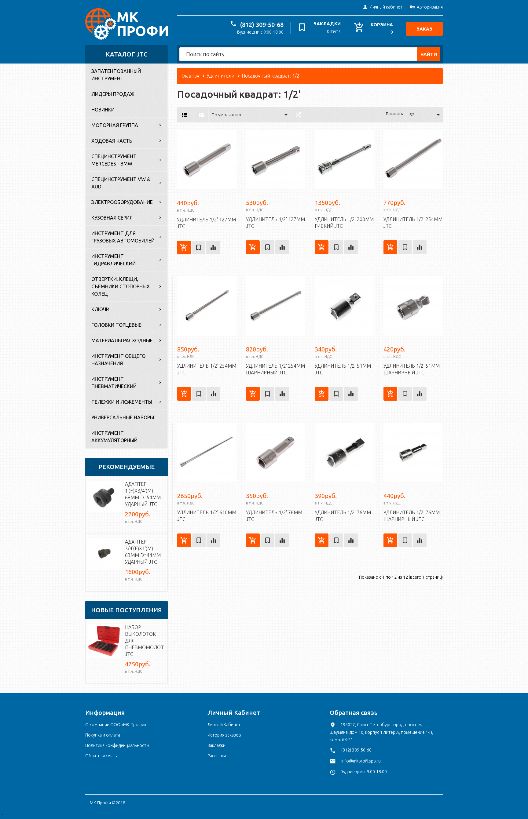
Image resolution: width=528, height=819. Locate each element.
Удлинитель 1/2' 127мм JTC (206, 223)
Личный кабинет (386, 7)
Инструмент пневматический (114, 382)
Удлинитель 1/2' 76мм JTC (274, 516)
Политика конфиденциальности (117, 745)
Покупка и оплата (102, 735)
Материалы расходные (122, 340)
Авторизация (430, 7)
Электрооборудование (122, 202)
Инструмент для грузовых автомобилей (123, 237)
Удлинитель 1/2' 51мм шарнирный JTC (411, 369)
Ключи (100, 309)
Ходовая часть (111, 141)
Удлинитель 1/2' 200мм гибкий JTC (344, 223)
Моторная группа (114, 125)
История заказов (224, 735)
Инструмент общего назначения (118, 359)
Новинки (103, 109)
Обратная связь (101, 755)
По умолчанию (226, 114)
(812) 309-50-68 (262, 24)
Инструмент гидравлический (113, 259)
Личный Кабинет (223, 724)
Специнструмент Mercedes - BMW (114, 160)
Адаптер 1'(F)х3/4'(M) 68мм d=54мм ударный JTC (143, 494)
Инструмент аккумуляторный (114, 436)
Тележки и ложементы (121, 402)
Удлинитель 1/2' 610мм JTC (206, 516)
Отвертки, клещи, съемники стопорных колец (120, 286)
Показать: (395, 114)
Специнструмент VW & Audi (120, 183)
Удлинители (220, 75)
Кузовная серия (112, 217)
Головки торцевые (116, 325)
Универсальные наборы (122, 417)
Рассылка (216, 755)
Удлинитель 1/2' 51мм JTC (343, 369)
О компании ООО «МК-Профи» (115, 724)
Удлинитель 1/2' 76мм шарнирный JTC (411, 516)
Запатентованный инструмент (116, 74)
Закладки (216, 745)
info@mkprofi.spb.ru (361, 761)
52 (411, 114)
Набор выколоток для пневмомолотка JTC (144, 640)
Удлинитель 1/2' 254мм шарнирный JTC (275, 369)
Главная (190, 75)
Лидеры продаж (112, 94)
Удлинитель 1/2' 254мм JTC (412, 223)
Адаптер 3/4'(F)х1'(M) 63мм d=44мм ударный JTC (143, 552)
